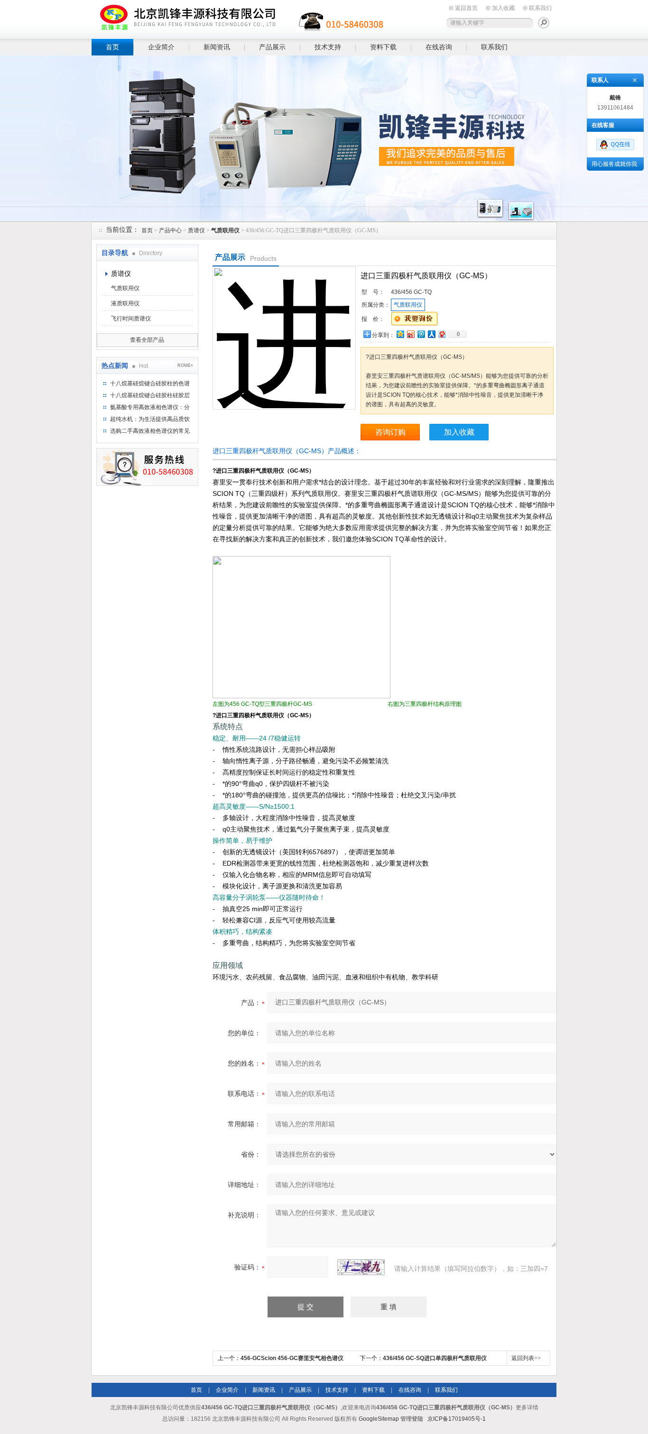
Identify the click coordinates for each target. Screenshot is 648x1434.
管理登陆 (411, 1419)
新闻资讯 (217, 47)
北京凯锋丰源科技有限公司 (239, 18)
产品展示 (272, 47)
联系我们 (540, 8)
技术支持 (328, 47)
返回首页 (466, 8)
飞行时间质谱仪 (131, 318)
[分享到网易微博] (441, 334)
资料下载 (383, 47)
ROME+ (185, 365)
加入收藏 (503, 8)
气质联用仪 (125, 288)
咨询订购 (390, 432)
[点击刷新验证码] (361, 1267)
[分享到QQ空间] (400, 334)
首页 (112, 47)
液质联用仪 (125, 303)
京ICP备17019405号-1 (456, 1419)
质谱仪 (196, 230)
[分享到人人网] (431, 334)
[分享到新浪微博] (410, 334)
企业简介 (161, 47)
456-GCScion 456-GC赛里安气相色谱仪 (292, 1358)
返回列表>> (526, 1358)
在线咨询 (439, 47)
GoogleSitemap (379, 1419)
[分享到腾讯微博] (421, 334)
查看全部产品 (147, 340)
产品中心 (170, 230)
